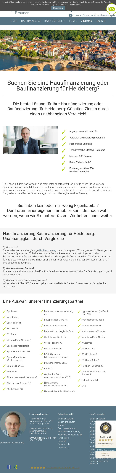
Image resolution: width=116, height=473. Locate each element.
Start (14, 21)
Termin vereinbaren (59, 28)
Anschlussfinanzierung (69, 431)
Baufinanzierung (30, 21)
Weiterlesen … (76, 4)
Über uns (86, 21)
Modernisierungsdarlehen (70, 434)
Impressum (63, 447)
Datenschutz (64, 444)
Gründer (62, 425)
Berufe (73, 21)
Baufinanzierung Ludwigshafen (97, 419)
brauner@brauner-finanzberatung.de (94, 15)
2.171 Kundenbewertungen (105, 450)
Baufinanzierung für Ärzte (102, 458)
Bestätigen (58, 8)
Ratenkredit (63, 438)
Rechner (100, 21)
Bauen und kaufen (54, 21)
